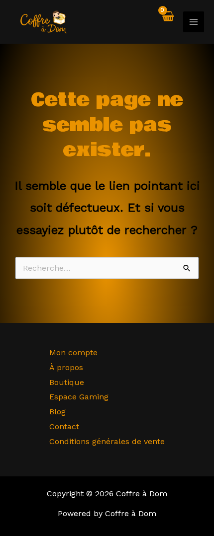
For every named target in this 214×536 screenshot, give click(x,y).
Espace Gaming (78, 396)
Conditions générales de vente (107, 441)
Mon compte (73, 352)
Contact (64, 426)
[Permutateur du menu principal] (193, 21)
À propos (66, 367)
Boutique (66, 382)
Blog (57, 411)
